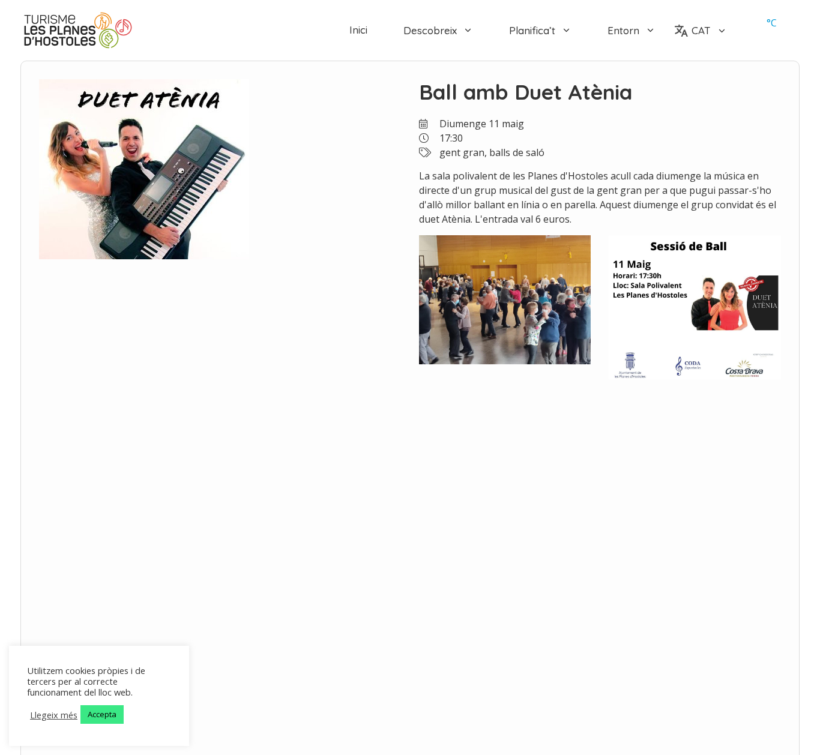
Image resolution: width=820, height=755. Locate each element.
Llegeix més (53, 714)
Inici (358, 30)
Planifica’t (532, 30)
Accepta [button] (102, 714)
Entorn (623, 30)
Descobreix (430, 30)
